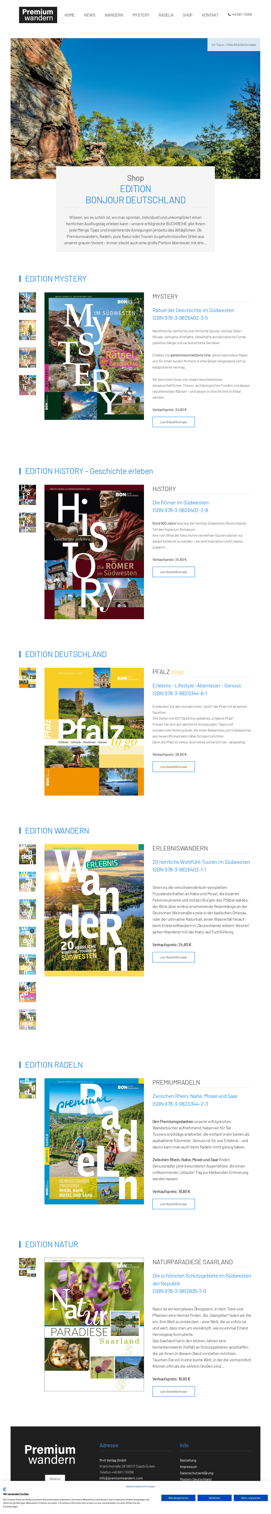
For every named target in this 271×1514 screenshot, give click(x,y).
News (89, 14)
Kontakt (210, 14)
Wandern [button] (114, 14)
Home (69, 14)
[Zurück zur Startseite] (38, 14)
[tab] (27, 302)
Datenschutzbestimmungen (140, 1486)
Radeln (166, 14)
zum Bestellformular (173, 422)
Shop (188, 14)
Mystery (141, 14)
